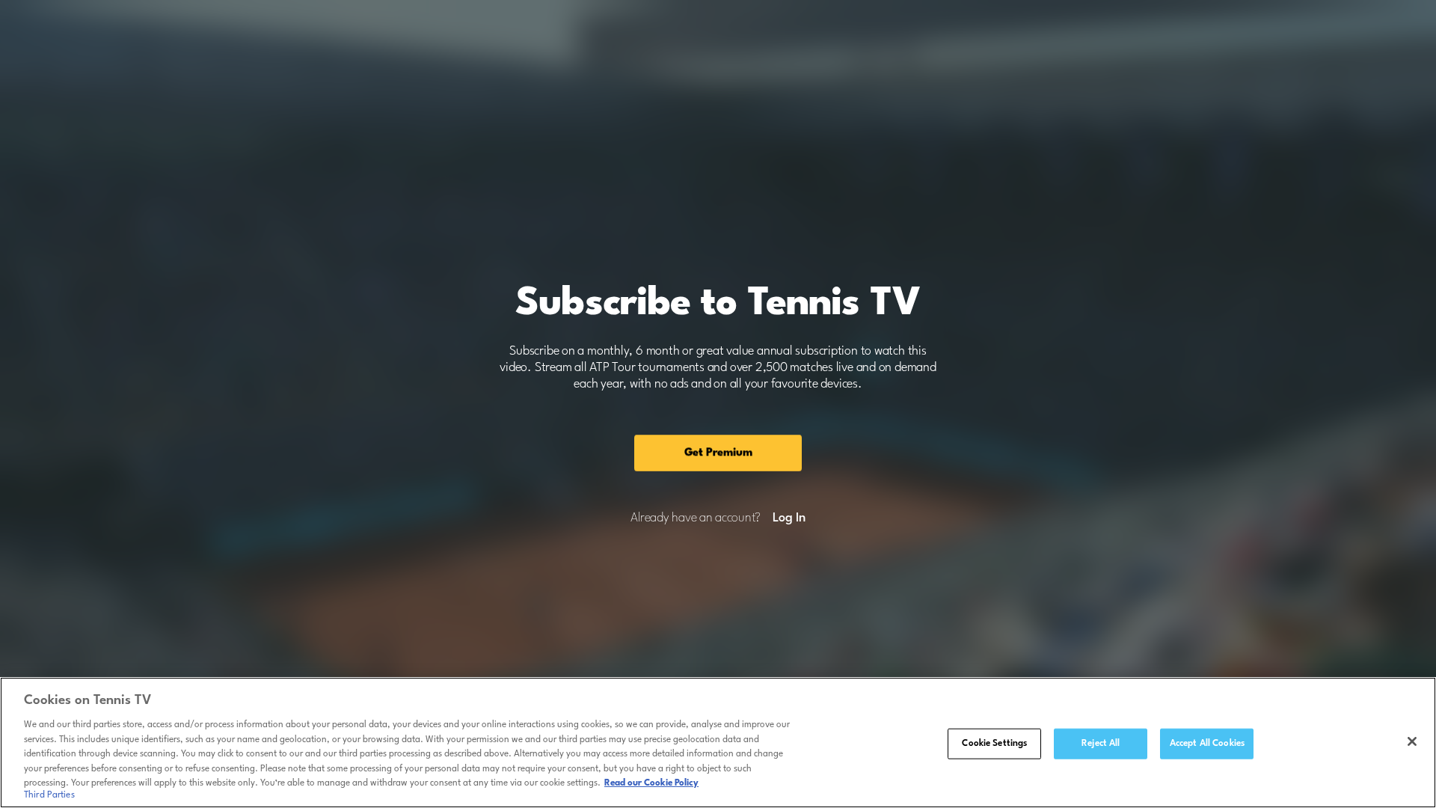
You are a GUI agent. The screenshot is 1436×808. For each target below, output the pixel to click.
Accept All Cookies (1207, 742)
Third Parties (49, 796)
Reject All (1100, 742)
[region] (718, 742)
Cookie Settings (994, 742)
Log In (789, 518)
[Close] (1412, 741)
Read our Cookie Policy (651, 783)
